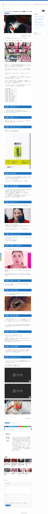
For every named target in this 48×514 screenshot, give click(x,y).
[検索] (44, 0)
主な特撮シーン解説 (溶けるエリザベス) (11, 101)
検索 (43, 10)
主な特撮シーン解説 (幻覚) (9, 92)
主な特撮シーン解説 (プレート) (9, 90)
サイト (6, 500)
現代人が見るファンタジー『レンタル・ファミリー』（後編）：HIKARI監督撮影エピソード (40, 25)
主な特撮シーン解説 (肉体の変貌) (10, 98)
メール (6, 497)
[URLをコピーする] (29, 426)
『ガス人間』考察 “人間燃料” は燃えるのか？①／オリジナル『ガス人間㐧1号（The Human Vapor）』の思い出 (40, 19)
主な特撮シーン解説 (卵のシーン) (10, 89)
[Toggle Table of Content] (15, 88)
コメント (6, 485)
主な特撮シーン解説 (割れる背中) (10, 93)
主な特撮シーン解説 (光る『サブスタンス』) (11, 91)
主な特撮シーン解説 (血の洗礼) (10, 99)
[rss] (43, 0)
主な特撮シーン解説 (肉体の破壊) (10, 100)
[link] (12, 451)
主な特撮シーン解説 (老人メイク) (10, 94)
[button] (6, 426)
